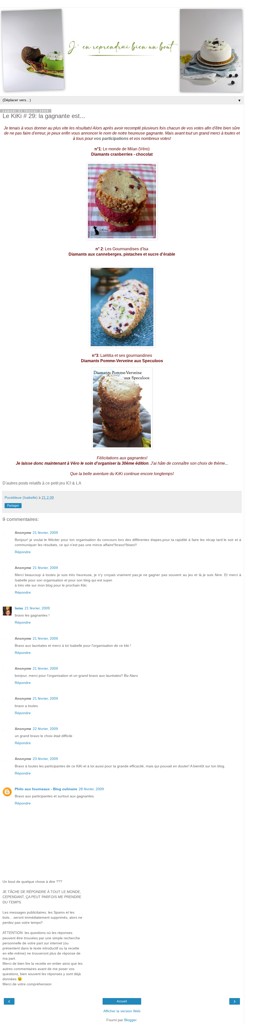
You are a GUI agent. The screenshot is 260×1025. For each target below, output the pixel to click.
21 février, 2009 (45, 533)
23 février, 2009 (45, 759)
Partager (13, 505)
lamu (19, 608)
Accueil (122, 1001)
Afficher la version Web (121, 1011)
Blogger (130, 1020)
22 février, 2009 (45, 729)
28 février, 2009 (91, 789)
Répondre (23, 552)
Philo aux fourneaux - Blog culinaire (46, 789)
